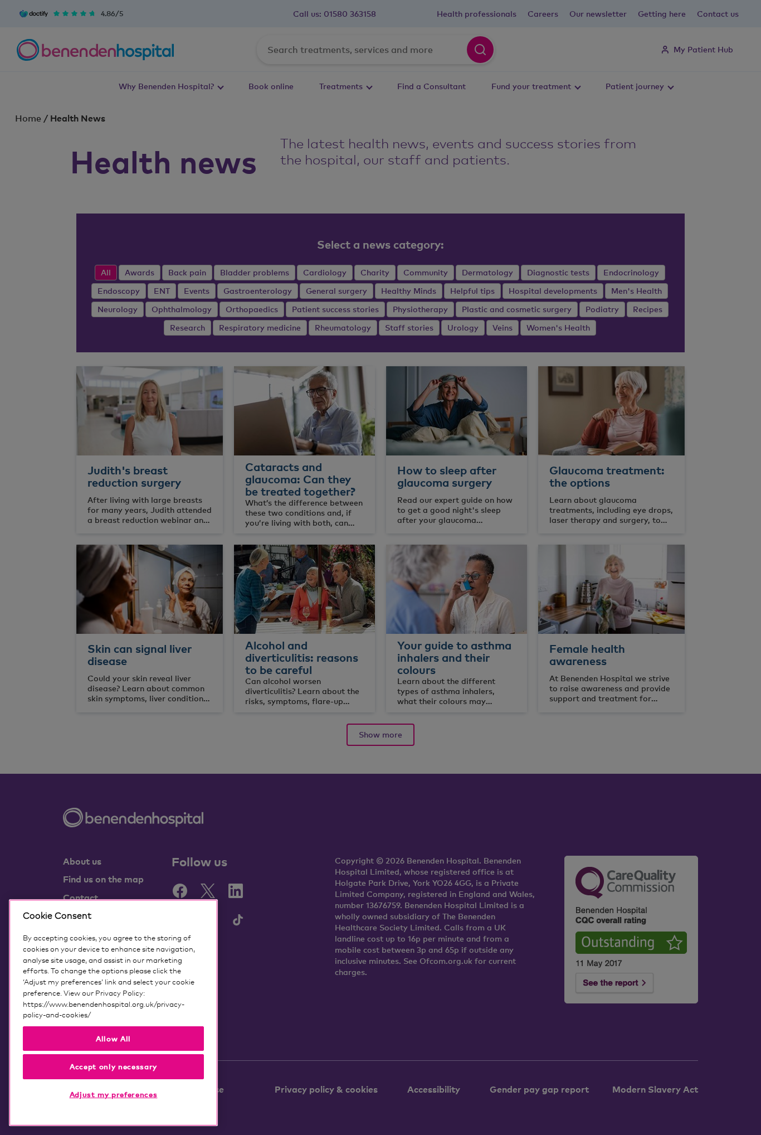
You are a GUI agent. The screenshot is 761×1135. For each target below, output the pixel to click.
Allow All (113, 1038)
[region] (113, 1012)
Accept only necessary (113, 1066)
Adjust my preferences (114, 1094)
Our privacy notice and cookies (143, 1014)
